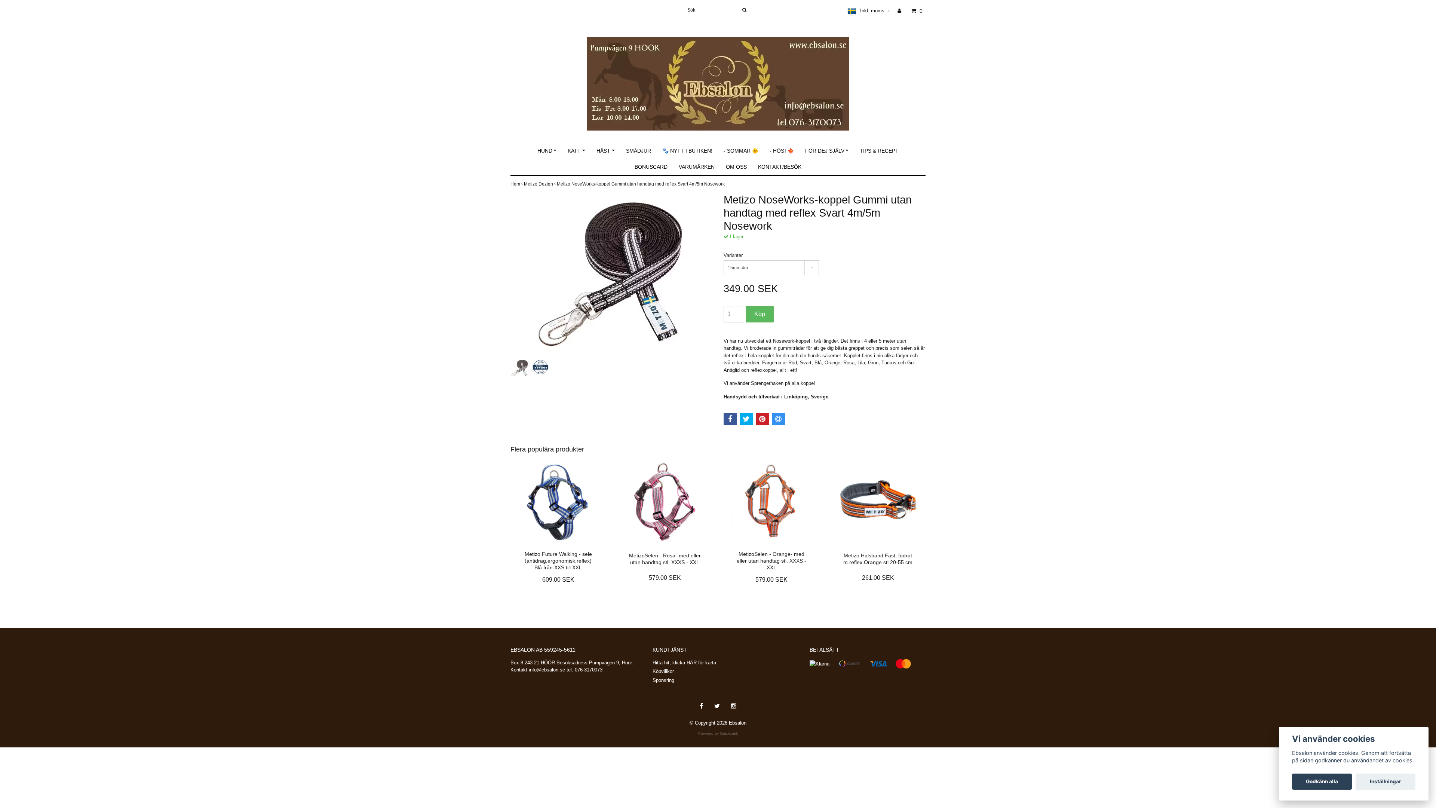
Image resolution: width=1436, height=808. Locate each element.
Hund (544, 151)
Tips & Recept (879, 151)
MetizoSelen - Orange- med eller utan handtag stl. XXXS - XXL (771, 560)
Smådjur (638, 151)
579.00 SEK (665, 578)
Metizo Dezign (540, 184)
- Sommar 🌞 (741, 151)
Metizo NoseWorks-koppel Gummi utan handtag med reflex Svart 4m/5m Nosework (641, 184)
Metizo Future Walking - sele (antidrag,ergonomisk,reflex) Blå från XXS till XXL (558, 560)
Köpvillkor (663, 671)
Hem (517, 184)
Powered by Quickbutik (718, 733)
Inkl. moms (875, 10)
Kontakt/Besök (779, 167)
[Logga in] (902, 11)
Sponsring (663, 680)
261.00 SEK (878, 578)
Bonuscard (651, 167)
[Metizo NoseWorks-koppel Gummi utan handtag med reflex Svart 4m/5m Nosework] (611, 275)
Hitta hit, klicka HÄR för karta (684, 662)
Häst (603, 151)
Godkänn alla (1322, 781)
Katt (574, 151)
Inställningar (1385, 781)
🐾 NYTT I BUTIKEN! (687, 151)
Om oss (736, 167)
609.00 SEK (558, 579)
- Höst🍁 (782, 151)
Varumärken (697, 167)
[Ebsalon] (718, 76)
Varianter (733, 255)
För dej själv (824, 151)
